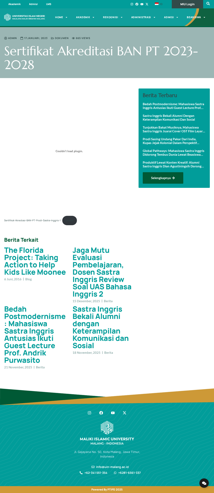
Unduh (69, 220)
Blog (28, 279)
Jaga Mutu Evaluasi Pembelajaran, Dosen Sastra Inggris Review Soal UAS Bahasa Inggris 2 (102, 272)
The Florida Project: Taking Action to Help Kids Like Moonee (35, 261)
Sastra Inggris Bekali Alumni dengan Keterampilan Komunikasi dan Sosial (101, 327)
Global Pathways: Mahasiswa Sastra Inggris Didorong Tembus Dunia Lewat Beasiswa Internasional (173, 152)
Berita (108, 301)
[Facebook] (136, 4)
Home (59, 17)
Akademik (14, 4)
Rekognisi (110, 17)
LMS (48, 4)
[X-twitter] (146, 4)
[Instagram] (131, 4)
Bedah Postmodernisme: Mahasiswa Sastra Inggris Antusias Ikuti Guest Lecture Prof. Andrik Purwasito (35, 334)
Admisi (33, 4)
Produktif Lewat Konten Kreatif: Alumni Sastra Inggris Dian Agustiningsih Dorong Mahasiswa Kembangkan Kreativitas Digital (174, 164)
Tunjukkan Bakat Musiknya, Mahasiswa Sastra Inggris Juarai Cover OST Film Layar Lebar (173, 129)
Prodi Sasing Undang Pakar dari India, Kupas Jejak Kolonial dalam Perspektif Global (170, 141)
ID (161, 4)
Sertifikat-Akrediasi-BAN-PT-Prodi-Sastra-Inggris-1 (32, 220)
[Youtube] (141, 4)
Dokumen (62, 38)
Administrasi (141, 17)
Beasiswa (194, 17)
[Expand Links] (204, 483)
